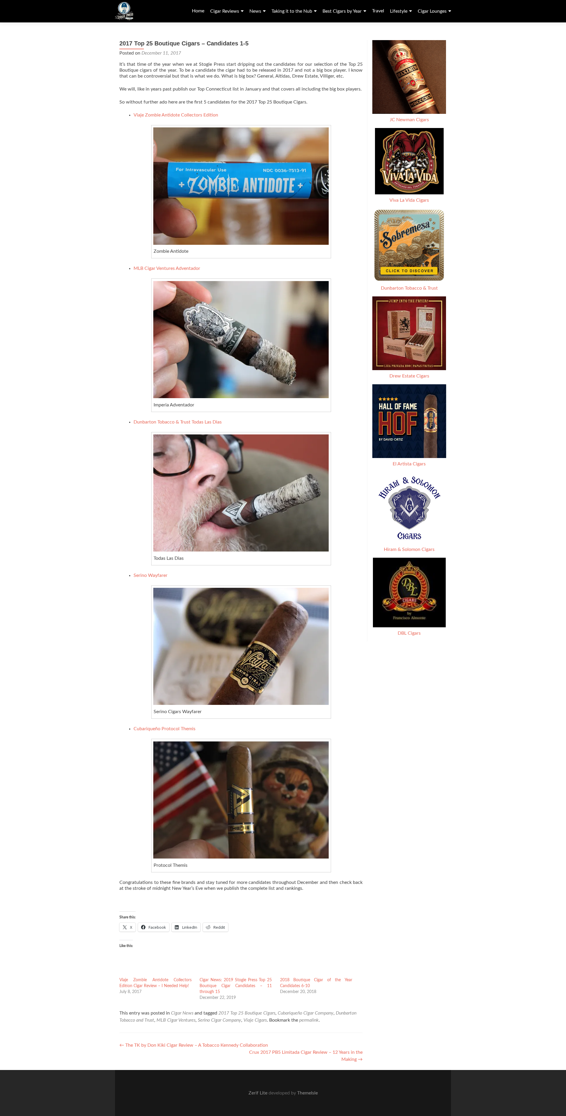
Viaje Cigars (255, 1020)
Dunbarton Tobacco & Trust (409, 288)
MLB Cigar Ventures (176, 1020)
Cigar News (182, 1013)
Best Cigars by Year (342, 11)
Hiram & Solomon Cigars (409, 549)
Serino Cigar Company (219, 1020)
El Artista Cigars (409, 464)
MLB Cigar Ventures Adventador (167, 268)
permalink (309, 1020)
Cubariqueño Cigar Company (305, 1013)
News (255, 11)
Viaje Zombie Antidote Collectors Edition (176, 115)
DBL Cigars (409, 633)
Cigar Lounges (432, 11)
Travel (378, 11)
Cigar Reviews (224, 11)
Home (198, 11)
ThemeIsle (307, 1093)
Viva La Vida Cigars (409, 200)
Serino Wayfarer (150, 575)
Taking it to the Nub (292, 11)
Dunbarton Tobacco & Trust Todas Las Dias (178, 422)
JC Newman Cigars (409, 119)
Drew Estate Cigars (409, 376)
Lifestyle (398, 11)
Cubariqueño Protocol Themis (164, 728)
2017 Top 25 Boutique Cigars (246, 1013)
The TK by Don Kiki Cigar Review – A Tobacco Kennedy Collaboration (193, 1045)
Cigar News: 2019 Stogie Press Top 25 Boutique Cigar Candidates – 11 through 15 (236, 986)
